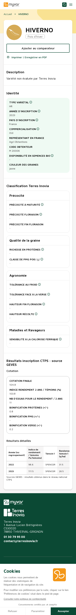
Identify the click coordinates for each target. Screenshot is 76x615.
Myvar (11, 4)
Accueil (8, 14)
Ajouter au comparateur (38, 48)
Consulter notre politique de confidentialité (25, 599)
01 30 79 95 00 (14, 536)
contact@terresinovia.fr (21, 541)
